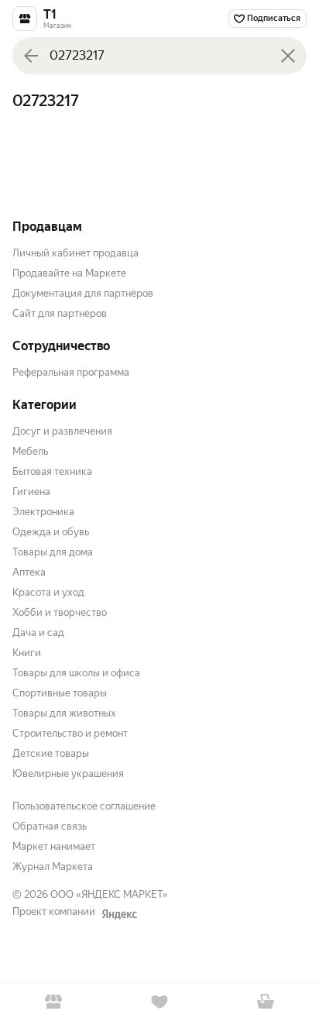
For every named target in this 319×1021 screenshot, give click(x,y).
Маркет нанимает (53, 846)
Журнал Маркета (52, 866)
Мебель (30, 451)
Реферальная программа (70, 372)
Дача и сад (38, 632)
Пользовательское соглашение (84, 806)
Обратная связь (49, 826)
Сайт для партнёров (59, 313)
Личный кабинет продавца (75, 253)
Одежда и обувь (50, 532)
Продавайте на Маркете (69, 273)
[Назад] (31, 55)
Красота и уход (48, 592)
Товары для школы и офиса (76, 673)
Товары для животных (64, 713)
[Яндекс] (119, 914)
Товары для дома (52, 552)
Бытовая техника (52, 471)
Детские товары (50, 753)
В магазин (53, 1002)
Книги (26, 652)
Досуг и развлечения (62, 431)
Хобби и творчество (59, 612)
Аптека (29, 572)
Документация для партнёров (82, 293)
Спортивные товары (59, 693)
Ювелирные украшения (68, 773)
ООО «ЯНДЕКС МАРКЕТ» (109, 894)
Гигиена (31, 491)
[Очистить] (288, 55)
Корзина (266, 1002)
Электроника (43, 511)
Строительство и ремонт (70, 733)
